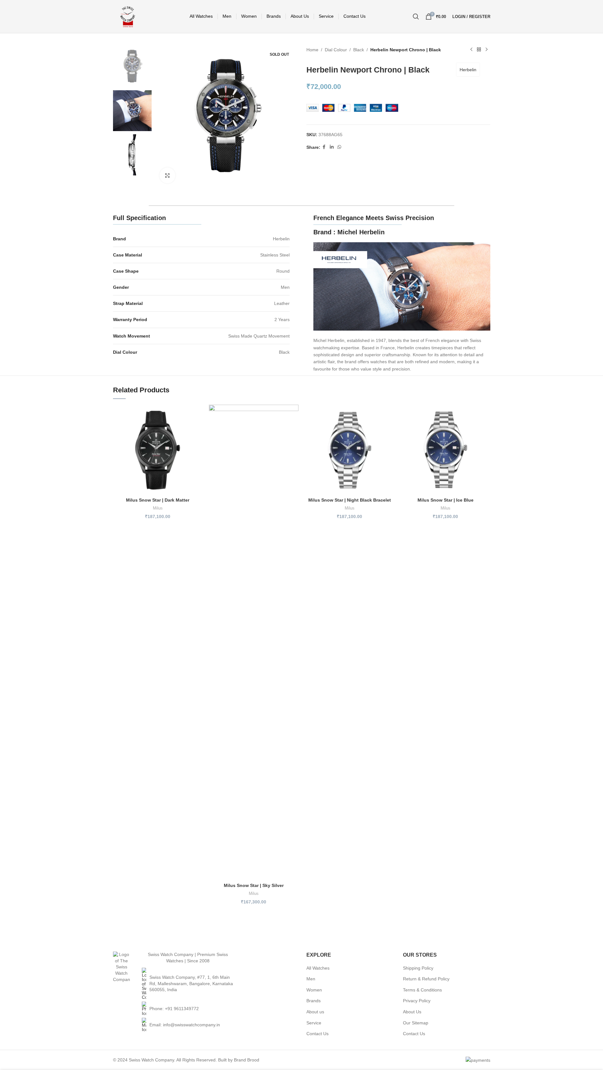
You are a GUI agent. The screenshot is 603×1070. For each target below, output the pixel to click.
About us (315, 1011)
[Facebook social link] (324, 147)
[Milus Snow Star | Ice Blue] (445, 449)
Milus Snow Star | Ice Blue (446, 500)
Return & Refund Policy (426, 978)
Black (358, 49)
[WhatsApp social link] (339, 147)
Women (314, 989)
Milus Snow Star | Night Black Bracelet (349, 500)
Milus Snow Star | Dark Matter (157, 500)
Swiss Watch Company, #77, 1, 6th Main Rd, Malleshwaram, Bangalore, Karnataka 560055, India (191, 983)
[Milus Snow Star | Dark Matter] (158, 449)
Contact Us (317, 1033)
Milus (158, 508)
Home (312, 49)
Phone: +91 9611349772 (174, 1008)
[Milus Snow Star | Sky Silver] (253, 642)
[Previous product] (471, 50)
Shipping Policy (418, 968)
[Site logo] (128, 16)
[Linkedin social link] (332, 147)
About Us (412, 1011)
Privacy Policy (416, 1000)
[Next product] (486, 50)
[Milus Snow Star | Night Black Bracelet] (349, 449)
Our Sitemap (415, 1022)
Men (310, 978)
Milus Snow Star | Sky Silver (254, 885)
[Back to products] (479, 50)
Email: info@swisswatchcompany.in (184, 1024)
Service (313, 1022)
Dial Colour (336, 49)
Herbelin (468, 69)
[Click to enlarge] (167, 175)
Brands (313, 1000)
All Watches (318, 968)
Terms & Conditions (422, 989)
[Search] (416, 16)
